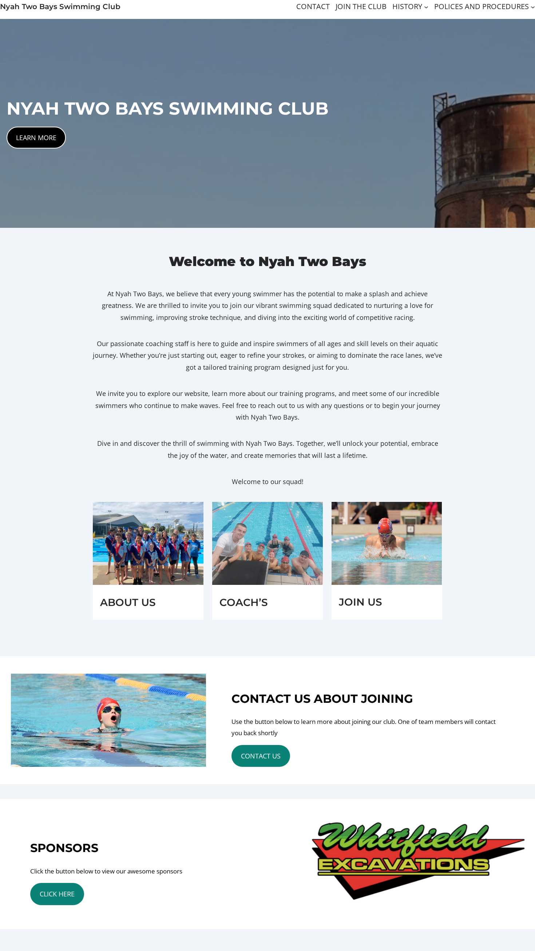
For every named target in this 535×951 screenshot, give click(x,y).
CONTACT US (261, 756)
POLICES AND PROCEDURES (481, 6)
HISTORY (407, 6)
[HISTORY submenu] (426, 6)
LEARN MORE (36, 137)
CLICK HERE (57, 893)
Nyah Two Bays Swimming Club (60, 6)
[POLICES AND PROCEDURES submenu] (533, 6)
